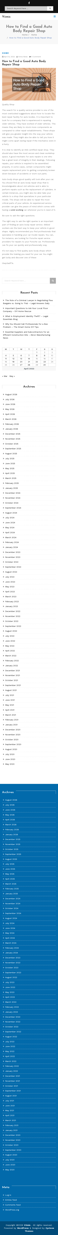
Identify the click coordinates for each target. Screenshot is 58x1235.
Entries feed (11, 1200)
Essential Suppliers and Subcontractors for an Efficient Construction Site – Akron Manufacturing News (26, 335)
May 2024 (9, 527)
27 (21, 365)
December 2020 (12, 729)
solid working (17, 210)
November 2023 (12, 557)
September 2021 (13, 685)
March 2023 (10, 596)
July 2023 (9, 577)
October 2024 (11, 503)
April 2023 (10, 591)
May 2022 (9, 646)
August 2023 (11, 572)
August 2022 (11, 631)
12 (13, 358)
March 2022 (10, 655)
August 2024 (11, 513)
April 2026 (10, 414)
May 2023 (9, 586)
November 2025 (12, 439)
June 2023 (10, 582)
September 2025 (13, 448)
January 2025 (11, 488)
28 (29, 365)
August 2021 (11, 690)
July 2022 (9, 636)
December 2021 (12, 670)
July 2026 (9, 399)
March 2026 (10, 419)
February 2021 (11, 720)
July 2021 (9, 695)
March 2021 (10, 715)
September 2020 (13, 744)
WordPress (23, 1228)
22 (37, 362)
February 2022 (12, 660)
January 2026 (11, 429)
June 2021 (10, 700)
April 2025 (10, 473)
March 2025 (10, 478)
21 (29, 362)
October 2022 (11, 621)
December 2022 (12, 611)
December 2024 (12, 493)
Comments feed (13, 1205)
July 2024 (9, 517)
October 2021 (11, 680)
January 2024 (11, 547)
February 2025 (12, 483)
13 (21, 358)
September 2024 (13, 508)
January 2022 (11, 665)
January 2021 (11, 725)
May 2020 (9, 764)
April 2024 (10, 532)
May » (12, 376)
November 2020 (12, 734)
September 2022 (13, 626)
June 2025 (10, 463)
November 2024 (12, 498)
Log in (8, 1195)
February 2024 (12, 542)
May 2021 (9, 705)
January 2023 (11, 606)
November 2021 (12, 675)
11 (6, 358)
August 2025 (11, 453)
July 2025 (9, 458)
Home (25, 35)
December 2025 (12, 434)
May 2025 (9, 468)
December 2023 (12, 552)
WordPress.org (12, 1210)
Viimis (27, 1225)
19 (13, 362)
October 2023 (11, 562)
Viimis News (23, 57)
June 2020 (10, 759)
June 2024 (10, 522)
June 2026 (10, 404)
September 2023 (13, 567)
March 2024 (10, 537)
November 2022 (12, 616)
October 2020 (11, 739)
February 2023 (12, 601)
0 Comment (36, 57)
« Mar (4, 376)
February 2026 (12, 424)
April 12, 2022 (9, 57)
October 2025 (11, 444)
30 (44, 365)
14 (29, 358)
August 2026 (11, 394)
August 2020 (11, 749)
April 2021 (9, 710)
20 (21, 362)
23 (45, 362)
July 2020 (9, 754)
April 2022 (10, 651)
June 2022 (10, 641)
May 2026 (9, 409)
